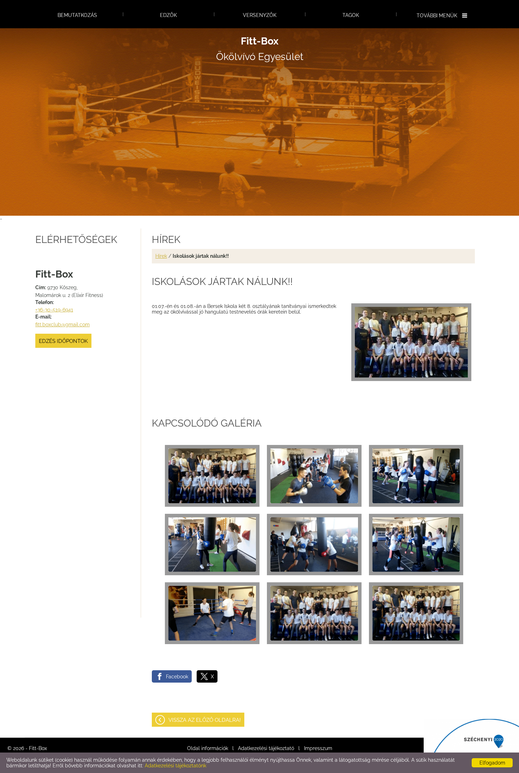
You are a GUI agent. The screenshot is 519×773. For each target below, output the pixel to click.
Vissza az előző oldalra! (204, 720)
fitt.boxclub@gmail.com (62, 324)
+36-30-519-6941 (54, 310)
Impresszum (318, 748)
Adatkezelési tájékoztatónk (175, 765)
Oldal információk (207, 748)
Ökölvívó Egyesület (259, 49)
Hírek (161, 256)
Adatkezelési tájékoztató (266, 748)
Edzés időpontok (63, 341)
